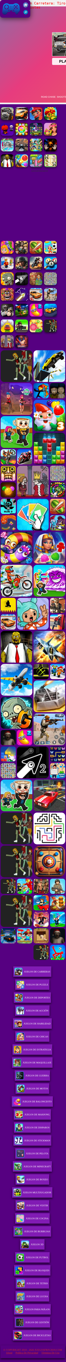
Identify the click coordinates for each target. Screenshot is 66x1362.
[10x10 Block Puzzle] (36, 134)
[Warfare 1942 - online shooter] (21, 268)
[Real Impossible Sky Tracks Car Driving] (7, 331)
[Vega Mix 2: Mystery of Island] (36, 284)
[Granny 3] (21, 347)
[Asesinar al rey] (7, 347)
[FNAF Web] (7, 300)
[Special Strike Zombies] (21, 252)
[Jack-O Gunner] (7, 134)
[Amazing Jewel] (21, 134)
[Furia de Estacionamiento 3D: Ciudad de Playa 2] (50, 315)
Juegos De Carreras (37, 971)
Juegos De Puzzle (37, 984)
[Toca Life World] (50, 252)
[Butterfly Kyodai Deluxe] (50, 284)
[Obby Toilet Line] (7, 268)
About (9, 1352)
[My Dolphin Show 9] (7, 150)
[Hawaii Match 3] (50, 134)
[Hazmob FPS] (7, 315)
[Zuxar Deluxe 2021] (50, 119)
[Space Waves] (21, 300)
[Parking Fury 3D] (36, 300)
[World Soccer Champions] (21, 315)
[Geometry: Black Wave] (21, 284)
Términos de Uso (50, 1352)
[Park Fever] (36, 166)
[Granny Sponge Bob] (7, 166)
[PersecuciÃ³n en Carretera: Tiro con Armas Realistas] (7, 119)
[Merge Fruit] (36, 331)
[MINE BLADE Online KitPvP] (36, 150)
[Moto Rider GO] (21, 150)
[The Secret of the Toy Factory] (50, 150)
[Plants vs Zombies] (7, 284)
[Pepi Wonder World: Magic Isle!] (7, 252)
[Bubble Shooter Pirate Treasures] (21, 166)
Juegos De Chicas (37, 1036)
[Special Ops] (50, 300)
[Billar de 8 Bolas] (50, 268)
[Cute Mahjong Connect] (50, 166)
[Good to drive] (50, 331)
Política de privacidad (27, 1352)
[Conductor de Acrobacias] (36, 268)
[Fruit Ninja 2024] (36, 252)
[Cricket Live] (36, 119)
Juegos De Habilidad (37, 1023)
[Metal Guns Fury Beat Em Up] (21, 331)
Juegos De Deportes (37, 997)
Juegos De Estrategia (37, 1049)
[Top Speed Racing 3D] (21, 119)
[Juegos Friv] (25, 6)
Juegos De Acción (37, 1010)
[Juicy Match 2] (36, 315)
